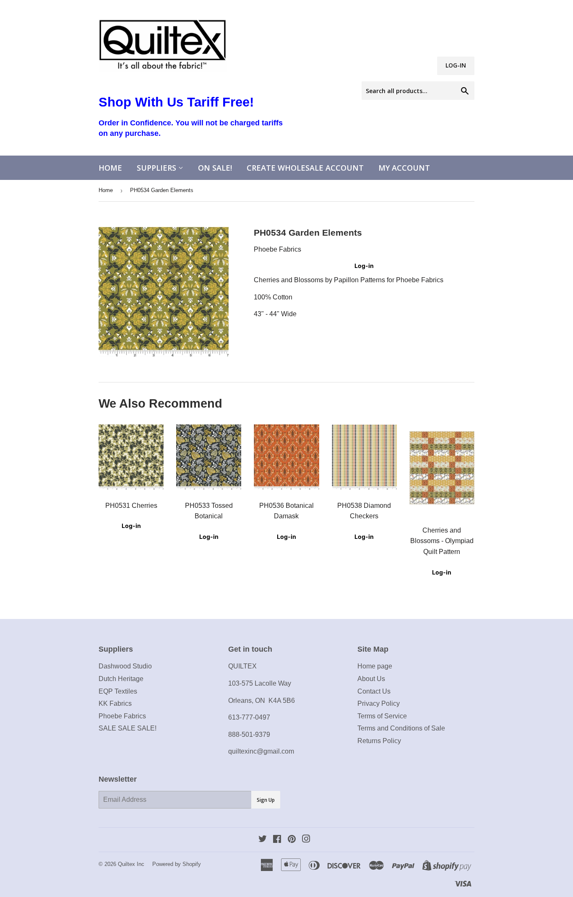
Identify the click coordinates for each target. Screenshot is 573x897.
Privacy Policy (378, 703)
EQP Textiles (118, 691)
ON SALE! (215, 168)
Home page (374, 666)
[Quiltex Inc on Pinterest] (291, 839)
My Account (404, 168)
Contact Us (374, 691)
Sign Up (266, 799)
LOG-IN (455, 65)
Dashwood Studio (125, 666)
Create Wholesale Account (305, 168)
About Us (371, 678)
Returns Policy (379, 740)
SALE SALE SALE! (127, 728)
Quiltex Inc (131, 864)
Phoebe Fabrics (122, 716)
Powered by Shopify (176, 864)
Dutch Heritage (121, 678)
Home (110, 168)
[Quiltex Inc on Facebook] (277, 839)
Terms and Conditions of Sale (401, 728)
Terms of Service (382, 716)
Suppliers (157, 168)
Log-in (364, 265)
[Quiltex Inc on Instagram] (306, 839)
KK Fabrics (115, 703)
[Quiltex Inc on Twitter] (262, 839)
